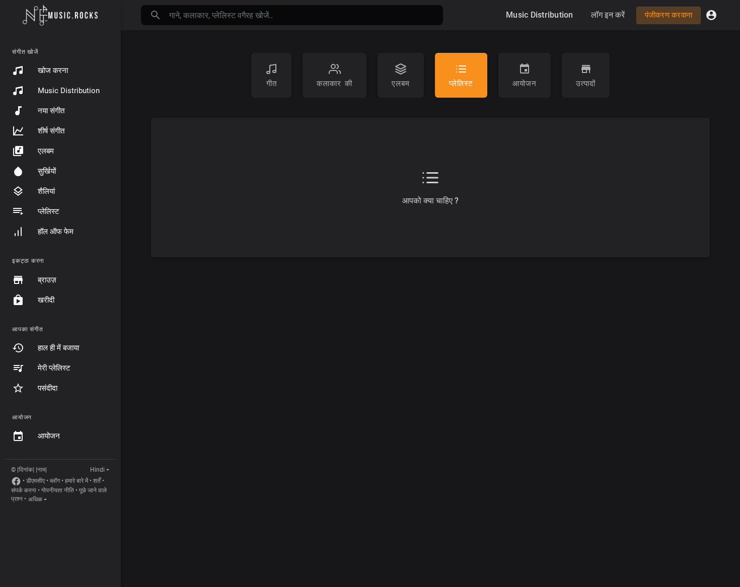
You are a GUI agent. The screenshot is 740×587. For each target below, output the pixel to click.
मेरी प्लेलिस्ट (54, 368)
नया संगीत (51, 110)
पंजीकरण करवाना (669, 15)
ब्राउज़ (47, 279)
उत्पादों (586, 83)
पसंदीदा (47, 388)
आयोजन (49, 436)
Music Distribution (69, 90)
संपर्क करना (23, 490)
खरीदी (46, 300)
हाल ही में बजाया (58, 347)
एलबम (46, 151)
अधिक (35, 499)
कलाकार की (334, 83)
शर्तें (97, 480)
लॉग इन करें (608, 15)
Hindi (97, 469)
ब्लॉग (55, 480)
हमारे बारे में (76, 480)
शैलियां (46, 191)
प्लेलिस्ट (48, 211)
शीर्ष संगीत (51, 130)
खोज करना (53, 70)
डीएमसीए (35, 480)
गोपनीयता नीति (57, 490)
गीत (271, 83)
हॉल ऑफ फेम (55, 231)
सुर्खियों (47, 171)
